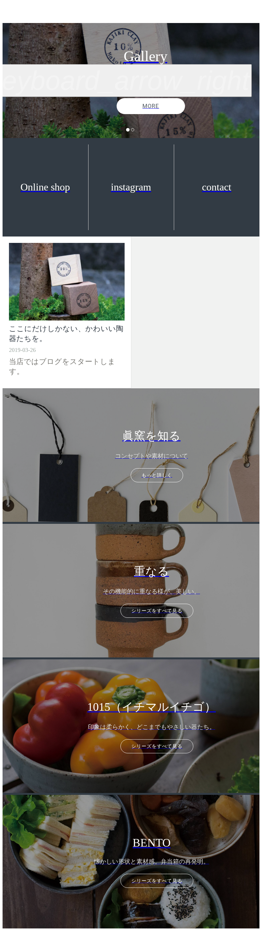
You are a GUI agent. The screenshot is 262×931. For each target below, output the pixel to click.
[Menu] (12, 12)
